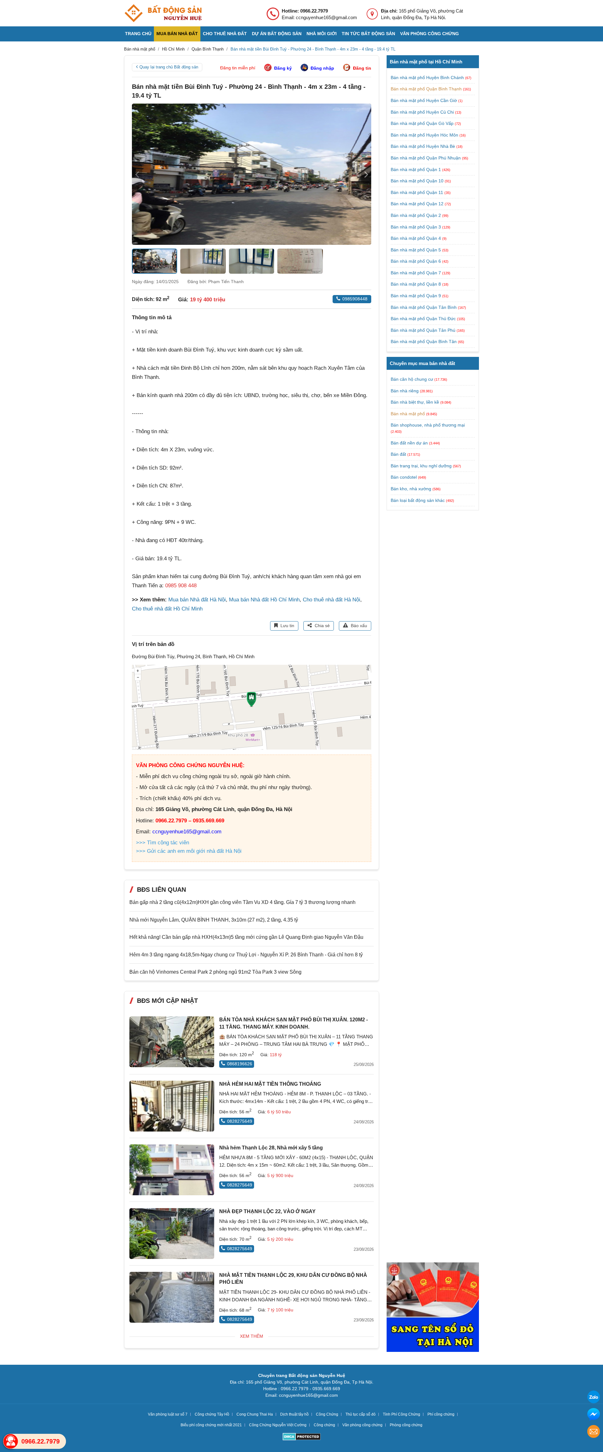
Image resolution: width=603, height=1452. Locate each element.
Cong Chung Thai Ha (254, 1414)
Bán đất (398, 454)
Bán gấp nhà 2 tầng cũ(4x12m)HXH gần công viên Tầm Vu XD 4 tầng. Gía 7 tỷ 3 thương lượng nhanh (242, 902)
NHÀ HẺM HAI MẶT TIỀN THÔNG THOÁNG (270, 1084)
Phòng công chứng (406, 1425)
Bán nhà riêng (405, 390)
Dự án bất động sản (277, 33)
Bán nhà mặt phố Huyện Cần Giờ (424, 100)
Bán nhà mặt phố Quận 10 (418, 180)
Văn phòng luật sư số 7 (167, 1414)
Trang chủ (138, 33)
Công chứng (324, 1425)
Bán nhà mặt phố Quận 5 (416, 249)
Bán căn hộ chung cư (412, 379)
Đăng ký (283, 68)
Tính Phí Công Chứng (401, 1414)
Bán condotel (404, 477)
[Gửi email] (593, 1432)
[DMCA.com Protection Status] (302, 1437)
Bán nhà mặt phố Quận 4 (416, 238)
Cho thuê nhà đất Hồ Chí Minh (167, 609)
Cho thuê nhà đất (225, 33)
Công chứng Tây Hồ (212, 1414)
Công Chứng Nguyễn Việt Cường (278, 1425)
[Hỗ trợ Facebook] (593, 1415)
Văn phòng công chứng (429, 33)
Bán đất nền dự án (409, 442)
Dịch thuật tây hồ (294, 1414)
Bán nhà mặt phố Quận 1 (416, 169)
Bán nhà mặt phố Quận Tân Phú (424, 330)
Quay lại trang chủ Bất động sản (168, 67)
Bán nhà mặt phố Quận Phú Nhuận (426, 157)
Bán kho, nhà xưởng (411, 488)
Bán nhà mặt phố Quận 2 (416, 215)
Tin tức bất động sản (368, 33)
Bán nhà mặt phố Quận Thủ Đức (424, 318)
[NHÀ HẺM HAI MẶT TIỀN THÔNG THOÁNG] (171, 1106)
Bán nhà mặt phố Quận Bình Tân (424, 341)
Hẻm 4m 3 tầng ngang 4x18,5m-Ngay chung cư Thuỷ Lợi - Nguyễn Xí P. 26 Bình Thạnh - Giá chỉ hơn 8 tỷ (246, 954)
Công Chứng (327, 1414)
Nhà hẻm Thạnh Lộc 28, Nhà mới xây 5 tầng (271, 1147)
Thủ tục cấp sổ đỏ (360, 1414)
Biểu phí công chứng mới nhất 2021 (211, 1425)
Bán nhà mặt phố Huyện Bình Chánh (428, 77)
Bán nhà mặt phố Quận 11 (417, 192)
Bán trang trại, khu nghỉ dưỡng (421, 465)
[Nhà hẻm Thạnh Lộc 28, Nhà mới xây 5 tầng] (171, 1169)
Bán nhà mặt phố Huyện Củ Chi (423, 112)
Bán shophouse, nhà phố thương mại (428, 425)
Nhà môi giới (322, 33)
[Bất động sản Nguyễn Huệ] (163, 13)
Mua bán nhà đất (177, 33)
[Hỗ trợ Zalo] (593, 1398)
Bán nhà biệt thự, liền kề (415, 402)
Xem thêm (251, 1336)
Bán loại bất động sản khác (418, 500)
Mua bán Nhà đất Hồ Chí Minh (264, 600)
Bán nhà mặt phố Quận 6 (416, 261)
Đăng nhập (322, 68)
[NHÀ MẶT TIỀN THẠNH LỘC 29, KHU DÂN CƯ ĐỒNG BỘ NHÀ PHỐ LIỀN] (171, 1297)
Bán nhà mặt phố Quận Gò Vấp (423, 123)
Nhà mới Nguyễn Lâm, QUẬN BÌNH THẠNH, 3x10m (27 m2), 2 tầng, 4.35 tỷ (213, 919)
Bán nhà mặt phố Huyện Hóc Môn (425, 134)
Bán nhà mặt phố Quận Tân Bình (424, 307)
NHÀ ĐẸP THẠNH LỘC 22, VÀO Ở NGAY (267, 1211)
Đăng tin (362, 68)
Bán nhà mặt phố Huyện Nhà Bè (423, 146)
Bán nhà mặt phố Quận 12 (418, 203)
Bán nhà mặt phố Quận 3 (416, 226)
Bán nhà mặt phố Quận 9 (416, 295)
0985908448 (354, 298)
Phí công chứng (440, 1414)
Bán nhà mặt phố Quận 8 (416, 284)
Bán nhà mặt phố (408, 413)
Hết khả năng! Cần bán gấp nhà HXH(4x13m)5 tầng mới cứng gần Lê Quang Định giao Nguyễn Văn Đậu (246, 937)
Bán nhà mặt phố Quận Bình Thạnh (427, 88)
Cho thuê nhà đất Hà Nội (331, 600)
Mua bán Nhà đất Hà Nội (197, 600)
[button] (366, 174)
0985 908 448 (181, 586)
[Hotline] (10, 1441)
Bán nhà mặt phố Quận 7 (416, 272)
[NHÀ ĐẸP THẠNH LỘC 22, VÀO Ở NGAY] (171, 1233)
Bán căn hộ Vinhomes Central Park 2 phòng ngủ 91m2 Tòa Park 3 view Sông (215, 972)
